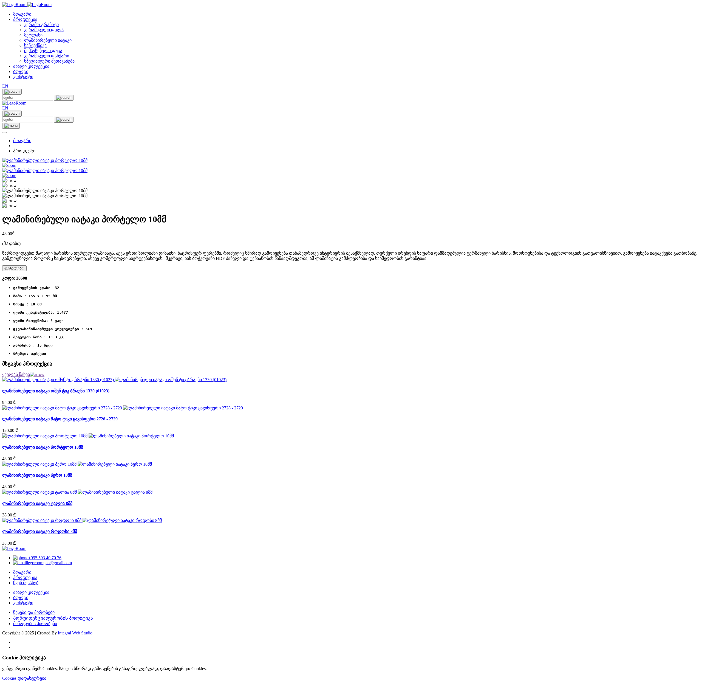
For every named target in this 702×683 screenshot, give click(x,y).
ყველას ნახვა (16, 374)
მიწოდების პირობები (35, 623)
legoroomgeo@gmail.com (49, 562)
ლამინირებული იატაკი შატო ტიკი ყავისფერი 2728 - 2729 (60, 419)
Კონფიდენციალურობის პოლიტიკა (53, 618)
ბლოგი (20, 71)
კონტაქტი (23, 76)
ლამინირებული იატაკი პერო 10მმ (37, 475)
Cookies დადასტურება (24, 678)
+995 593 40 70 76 (44, 557)
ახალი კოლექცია (31, 66)
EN (5, 86)
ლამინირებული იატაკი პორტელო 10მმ (42, 447)
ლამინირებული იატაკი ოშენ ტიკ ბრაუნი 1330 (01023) (55, 391)
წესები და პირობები (34, 612)
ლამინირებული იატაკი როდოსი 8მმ (39, 531)
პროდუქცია (25, 19)
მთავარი (22, 14)
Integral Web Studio (75, 633)
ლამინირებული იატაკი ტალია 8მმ (37, 503)
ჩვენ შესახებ (25, 582)
